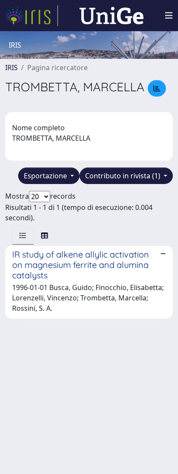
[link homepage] (31, 15)
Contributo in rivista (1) (123, 176)
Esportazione (46, 176)
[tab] (23, 235)
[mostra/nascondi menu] (169, 15)
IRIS (11, 67)
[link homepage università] (111, 15)
